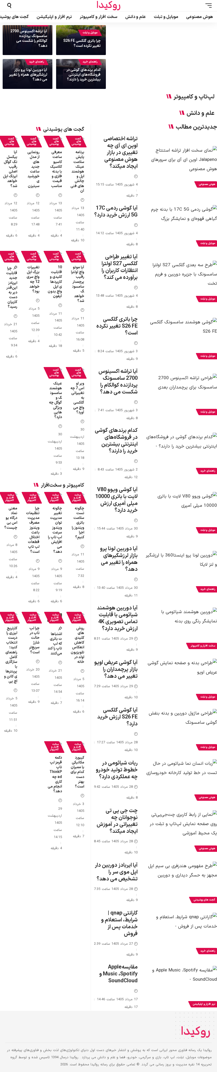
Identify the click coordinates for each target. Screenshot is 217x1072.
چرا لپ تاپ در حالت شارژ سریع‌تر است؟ (34, 640)
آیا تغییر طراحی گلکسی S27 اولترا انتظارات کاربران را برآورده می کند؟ (120, 267)
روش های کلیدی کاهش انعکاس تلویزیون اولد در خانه (77, 645)
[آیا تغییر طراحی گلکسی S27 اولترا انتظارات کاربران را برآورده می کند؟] (181, 282)
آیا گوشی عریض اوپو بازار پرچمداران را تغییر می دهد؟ (116, 669)
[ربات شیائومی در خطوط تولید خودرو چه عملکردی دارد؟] (181, 780)
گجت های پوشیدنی (76, 141)
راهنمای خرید (90, 62)
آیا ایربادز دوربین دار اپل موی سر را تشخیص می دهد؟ (116, 872)
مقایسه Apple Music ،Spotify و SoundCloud (118, 974)
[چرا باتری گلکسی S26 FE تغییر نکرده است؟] (181, 339)
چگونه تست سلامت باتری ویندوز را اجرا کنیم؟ (78, 523)
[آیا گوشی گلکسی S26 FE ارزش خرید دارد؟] (181, 730)
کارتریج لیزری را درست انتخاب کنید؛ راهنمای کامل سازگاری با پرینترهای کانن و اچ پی (10, 655)
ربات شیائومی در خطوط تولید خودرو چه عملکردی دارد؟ (117, 770)
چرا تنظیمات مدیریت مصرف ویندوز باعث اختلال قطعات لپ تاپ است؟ (32, 530)
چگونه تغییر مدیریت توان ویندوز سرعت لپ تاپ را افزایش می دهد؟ (55, 530)
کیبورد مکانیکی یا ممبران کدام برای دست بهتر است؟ (77, 772)
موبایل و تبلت (90, 33)
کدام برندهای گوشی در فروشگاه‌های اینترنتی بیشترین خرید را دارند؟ (83, 74)
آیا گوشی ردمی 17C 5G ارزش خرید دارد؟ (116, 211)
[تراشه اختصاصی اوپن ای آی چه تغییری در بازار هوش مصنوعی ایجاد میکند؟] (181, 167)
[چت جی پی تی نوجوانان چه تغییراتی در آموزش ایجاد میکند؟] (181, 831)
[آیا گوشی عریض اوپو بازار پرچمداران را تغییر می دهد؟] (181, 680)
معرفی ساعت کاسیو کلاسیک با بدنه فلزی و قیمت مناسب (56, 169)
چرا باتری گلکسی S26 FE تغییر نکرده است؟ (82, 43)
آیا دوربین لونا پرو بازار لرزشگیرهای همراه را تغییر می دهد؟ (28, 74)
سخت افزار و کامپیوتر (76, 497)
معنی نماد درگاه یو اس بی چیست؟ (10, 518)
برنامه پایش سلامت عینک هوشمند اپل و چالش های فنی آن (77, 172)
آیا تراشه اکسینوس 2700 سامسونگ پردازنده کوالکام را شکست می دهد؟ (28, 39)
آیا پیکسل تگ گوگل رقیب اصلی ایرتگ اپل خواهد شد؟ (10, 169)
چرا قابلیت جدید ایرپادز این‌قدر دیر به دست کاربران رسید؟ (11, 288)
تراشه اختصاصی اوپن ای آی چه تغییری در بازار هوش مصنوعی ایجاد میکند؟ (120, 152)
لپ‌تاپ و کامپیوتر (194, 97)
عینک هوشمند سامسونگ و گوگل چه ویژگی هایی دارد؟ (55, 400)
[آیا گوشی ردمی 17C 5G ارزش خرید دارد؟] (181, 226)
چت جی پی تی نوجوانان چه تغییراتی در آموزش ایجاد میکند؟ (117, 821)
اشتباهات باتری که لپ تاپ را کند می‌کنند (55, 643)
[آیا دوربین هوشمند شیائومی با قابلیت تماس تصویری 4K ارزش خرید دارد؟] (181, 629)
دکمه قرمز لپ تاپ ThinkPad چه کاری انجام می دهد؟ (55, 774)
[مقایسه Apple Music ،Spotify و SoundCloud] (181, 987)
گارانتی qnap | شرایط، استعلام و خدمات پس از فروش (119, 923)
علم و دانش (200, 113)
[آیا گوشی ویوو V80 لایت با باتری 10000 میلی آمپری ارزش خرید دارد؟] (181, 513)
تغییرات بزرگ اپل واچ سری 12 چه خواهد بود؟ (32, 279)
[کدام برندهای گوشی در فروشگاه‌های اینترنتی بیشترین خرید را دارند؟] (181, 454)
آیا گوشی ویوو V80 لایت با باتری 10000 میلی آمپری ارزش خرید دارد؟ (116, 500)
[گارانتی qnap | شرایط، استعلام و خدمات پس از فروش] (181, 934)
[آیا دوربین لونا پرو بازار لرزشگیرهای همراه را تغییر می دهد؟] (181, 572)
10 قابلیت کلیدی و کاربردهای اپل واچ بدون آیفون (55, 282)
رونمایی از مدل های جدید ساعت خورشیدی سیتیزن (33, 169)
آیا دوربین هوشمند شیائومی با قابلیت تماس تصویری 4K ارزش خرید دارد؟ (117, 618)
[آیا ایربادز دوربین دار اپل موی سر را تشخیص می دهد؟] (181, 883)
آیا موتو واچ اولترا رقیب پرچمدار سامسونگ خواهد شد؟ (77, 284)
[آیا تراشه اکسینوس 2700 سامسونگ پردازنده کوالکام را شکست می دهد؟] (181, 395)
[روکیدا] (108, 5)
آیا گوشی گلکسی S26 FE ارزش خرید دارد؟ (117, 717)
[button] (207, 5)
